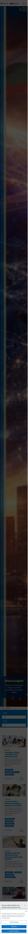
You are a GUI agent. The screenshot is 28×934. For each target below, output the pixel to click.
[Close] (26, 911)
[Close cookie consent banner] (25, 905)
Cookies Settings (14, 922)
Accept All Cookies (14, 931)
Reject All (14, 926)
